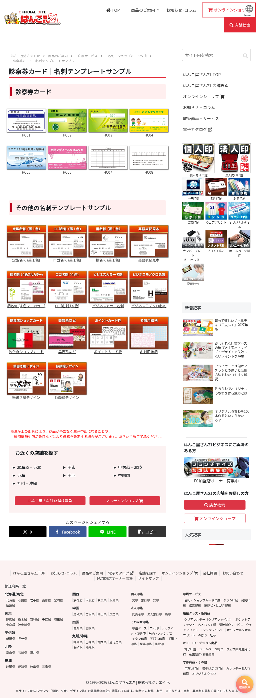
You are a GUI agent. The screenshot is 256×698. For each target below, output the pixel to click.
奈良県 (102, 600)
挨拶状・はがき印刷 (217, 605)
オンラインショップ (123, 500)
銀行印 (145, 600)
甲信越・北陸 (130, 467)
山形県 (46, 600)
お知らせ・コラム (199, 107)
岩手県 (34, 600)
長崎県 (78, 647)
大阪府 (90, 600)
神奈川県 (24, 624)
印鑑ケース (139, 628)
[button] (147, 531)
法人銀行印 (154, 614)
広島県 (114, 614)
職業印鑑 (146, 644)
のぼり (202, 635)
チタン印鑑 (139, 638)
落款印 (159, 644)
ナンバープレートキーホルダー (193, 255)
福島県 (10, 605)
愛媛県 (90, 628)
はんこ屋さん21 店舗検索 (48, 500)
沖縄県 (90, 647)
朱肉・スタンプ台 (161, 633)
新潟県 (10, 638)
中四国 (124, 475)
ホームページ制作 (211, 649)
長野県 (22, 638)
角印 (168, 614)
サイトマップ (148, 578)
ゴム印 (154, 628)
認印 (156, 600)
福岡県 (78, 642)
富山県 (10, 652)
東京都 (10, 624)
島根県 (90, 614)
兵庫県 (114, 600)
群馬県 (10, 619)
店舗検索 (216, 505)
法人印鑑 (137, 608)
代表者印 (138, 614)
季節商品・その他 (195, 662)
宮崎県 (90, 642)
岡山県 (102, 614)
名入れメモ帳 (207, 624)
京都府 (78, 600)
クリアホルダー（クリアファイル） (208, 619)
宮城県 (58, 600)
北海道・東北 (29, 467)
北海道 (10, 600)
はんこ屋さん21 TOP (202, 74)
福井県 (34, 652)
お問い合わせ (232, 572)
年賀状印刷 (191, 668)
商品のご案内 (92, 572)
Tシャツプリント (212, 630)
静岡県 (10, 666)
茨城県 (34, 619)
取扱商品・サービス (201, 118)
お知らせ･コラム (63, 572)
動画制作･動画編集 (201, 654)
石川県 (22, 652)
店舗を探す (147, 572)
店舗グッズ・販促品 (196, 613)
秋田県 (22, 600)
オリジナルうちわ (204, 673)
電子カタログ (195, 129)
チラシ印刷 (230, 600)
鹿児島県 (116, 642)
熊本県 (102, 642)
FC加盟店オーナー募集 (115, 578)
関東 (72, 467)
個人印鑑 (137, 594)
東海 (21, 475)
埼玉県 (58, 619)
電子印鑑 (190, 649)
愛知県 (22, 666)
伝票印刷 (195, 605)
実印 (135, 600)
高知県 (78, 628)
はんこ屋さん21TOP (29, 572)
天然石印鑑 (157, 638)
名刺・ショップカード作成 (202, 600)
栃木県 (22, 619)
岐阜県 (34, 666)
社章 (213, 635)
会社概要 (210, 572)
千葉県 (46, 619)
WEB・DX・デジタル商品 (200, 643)
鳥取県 (78, 614)
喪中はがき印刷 (212, 668)
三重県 (46, 666)
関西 (72, 475)
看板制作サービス (231, 624)
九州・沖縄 (27, 483)
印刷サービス (192, 594)
